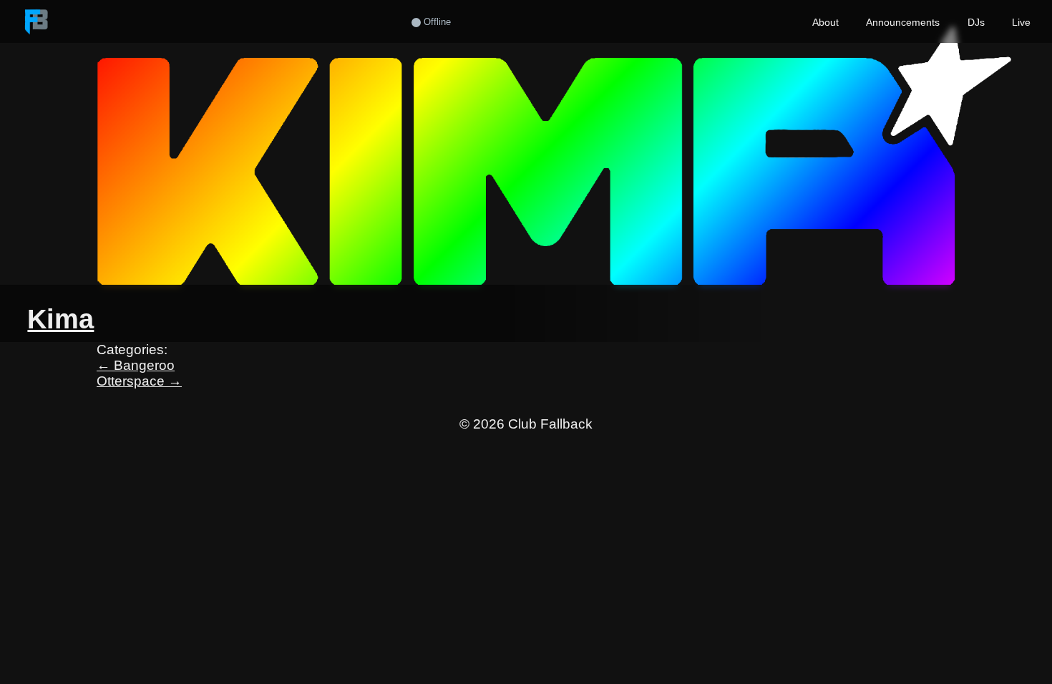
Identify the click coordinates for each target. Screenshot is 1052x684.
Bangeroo (136, 365)
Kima (60, 318)
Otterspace (139, 381)
